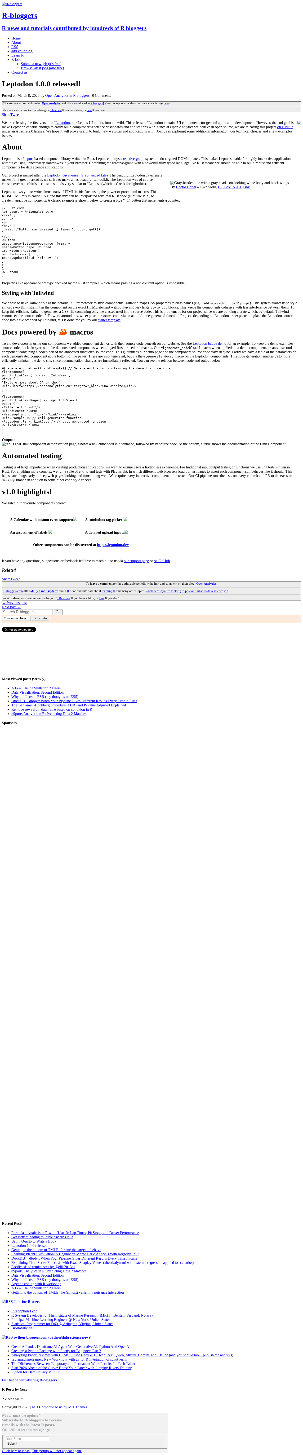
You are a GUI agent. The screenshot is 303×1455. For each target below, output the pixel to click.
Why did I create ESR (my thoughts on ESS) (44, 697)
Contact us (19, 72)
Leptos (28, 159)
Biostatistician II (23, 1328)
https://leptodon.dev (113, 545)
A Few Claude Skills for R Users (36, 688)
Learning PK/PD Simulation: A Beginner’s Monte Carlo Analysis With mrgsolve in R (75, 1254)
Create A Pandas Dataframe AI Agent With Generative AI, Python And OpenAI (70, 1347)
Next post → (11, 607)
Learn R (17, 55)
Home (16, 38)
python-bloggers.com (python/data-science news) (52, 1337)
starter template (109, 320)
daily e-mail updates (44, 591)
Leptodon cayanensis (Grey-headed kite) (77, 175)
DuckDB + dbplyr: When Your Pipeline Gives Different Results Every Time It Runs (74, 701)
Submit (12, 1443)
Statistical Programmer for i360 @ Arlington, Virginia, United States (62, 1324)
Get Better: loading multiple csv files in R (42, 1237)
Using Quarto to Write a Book (33, 1241)
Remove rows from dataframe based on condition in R (51, 709)
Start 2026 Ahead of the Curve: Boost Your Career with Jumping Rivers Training (71, 1368)
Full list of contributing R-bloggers (29, 1380)
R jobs (16, 59)
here (166, 103)
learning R (108, 591)
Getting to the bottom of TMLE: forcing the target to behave (56, 1250)
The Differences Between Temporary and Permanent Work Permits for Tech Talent (73, 1364)
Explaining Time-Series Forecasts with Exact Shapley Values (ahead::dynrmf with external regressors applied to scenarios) (102, 1263)
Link (246, 187)
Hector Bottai (186, 187)
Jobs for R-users (27, 1302)
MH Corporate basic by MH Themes (59, 1407)
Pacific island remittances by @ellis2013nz (43, 1267)
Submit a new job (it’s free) (41, 64)
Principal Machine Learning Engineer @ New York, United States (60, 1320)
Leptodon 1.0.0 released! (30, 1245)
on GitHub (285, 127)
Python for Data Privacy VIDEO (36, 1372)
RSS (14, 47)
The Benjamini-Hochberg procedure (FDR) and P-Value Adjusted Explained (68, 705)
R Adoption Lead (24, 1311)
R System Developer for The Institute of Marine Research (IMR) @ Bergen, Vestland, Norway (82, 1315)
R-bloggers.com (12, 591)
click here (56, 110)
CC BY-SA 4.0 (229, 187)
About (16, 42)
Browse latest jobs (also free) (42, 68)
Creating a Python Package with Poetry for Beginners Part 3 (56, 1351)
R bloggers (81, 95)
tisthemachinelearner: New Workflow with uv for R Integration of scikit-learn (69, 1359)
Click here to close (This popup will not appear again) (42, 1451)
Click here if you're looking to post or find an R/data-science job (187, 591)
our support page (136, 561)
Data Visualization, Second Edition (37, 692)
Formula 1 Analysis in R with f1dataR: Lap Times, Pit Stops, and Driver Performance (75, 1233)
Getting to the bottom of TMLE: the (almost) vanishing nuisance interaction (67, 1292)
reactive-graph (133, 159)
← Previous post (14, 603)
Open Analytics (56, 95)
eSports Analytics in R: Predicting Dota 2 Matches (48, 714)
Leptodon (62, 123)
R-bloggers (96, 103)
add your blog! (22, 51)
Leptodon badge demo (209, 343)
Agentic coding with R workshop (36, 1284)
